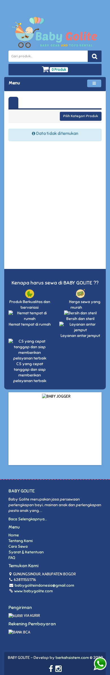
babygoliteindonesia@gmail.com (44, 585)
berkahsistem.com (72, 657)
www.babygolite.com (33, 591)
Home (13, 535)
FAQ (11, 557)
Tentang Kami (20, 540)
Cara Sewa (18, 546)
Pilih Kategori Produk (80, 116)
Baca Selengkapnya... (27, 519)
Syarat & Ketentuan (26, 552)
